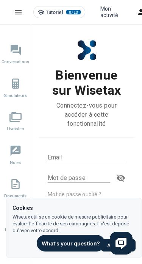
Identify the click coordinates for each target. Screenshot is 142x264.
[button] (120, 178)
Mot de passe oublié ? (74, 194)
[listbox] (15, 137)
